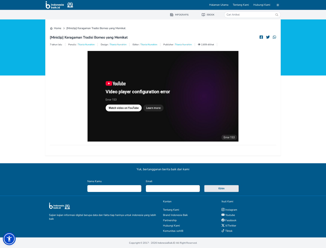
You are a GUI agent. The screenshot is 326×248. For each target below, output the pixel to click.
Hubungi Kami (261, 5)
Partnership (170, 220)
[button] (9, 238)
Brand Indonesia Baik (175, 215)
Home (57, 28)
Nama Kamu (94, 181)
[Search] (276, 14)
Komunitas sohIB (173, 231)
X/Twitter (230, 225)
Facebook (230, 220)
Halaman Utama (218, 5)
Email (149, 181)
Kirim (221, 188)
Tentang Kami (241, 5)
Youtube (230, 215)
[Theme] (278, 5)
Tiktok (228, 231)
